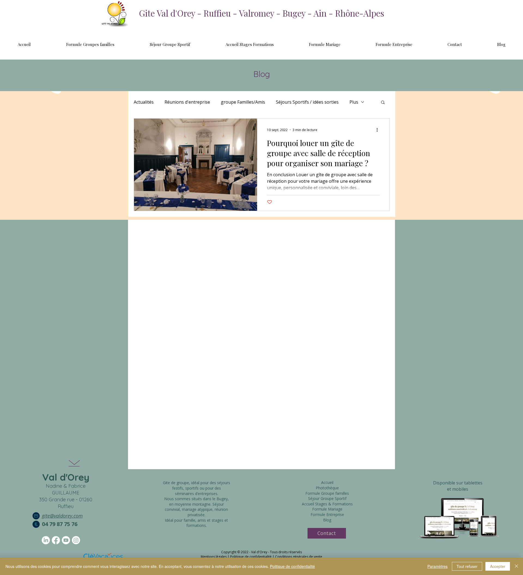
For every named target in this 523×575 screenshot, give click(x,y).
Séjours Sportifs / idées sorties (307, 102)
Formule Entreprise (327, 514)
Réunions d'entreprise (187, 102)
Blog (327, 520)
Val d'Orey (65, 477)
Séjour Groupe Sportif (327, 498)
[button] (382, 103)
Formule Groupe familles (327, 493)
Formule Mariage (327, 509)
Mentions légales (214, 556)
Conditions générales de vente (298, 556)
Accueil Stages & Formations (327, 503)
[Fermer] (516, 566)
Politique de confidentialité (251, 556)
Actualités (144, 102)
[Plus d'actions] (379, 129)
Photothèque (327, 487)
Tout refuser (467, 566)
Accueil (327, 482)
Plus (353, 102)
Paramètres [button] (437, 566)
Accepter (497, 566)
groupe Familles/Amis (243, 102)
